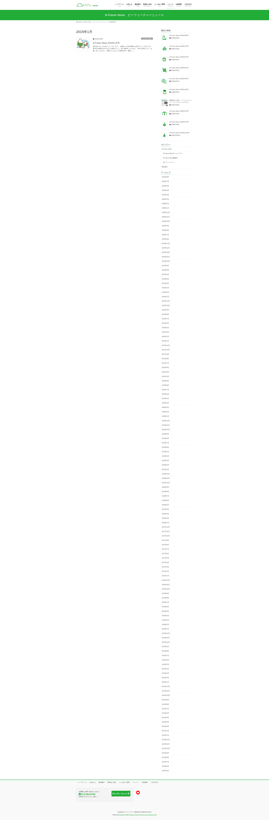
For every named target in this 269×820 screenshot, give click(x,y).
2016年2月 (165, 624)
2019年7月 (165, 443)
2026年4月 (165, 195)
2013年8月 (165, 757)
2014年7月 (165, 708)
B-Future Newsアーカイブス (172, 153)
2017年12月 (166, 527)
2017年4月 (165, 562)
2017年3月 (165, 567)
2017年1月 (165, 576)
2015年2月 (165, 677)
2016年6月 (165, 607)
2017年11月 (166, 531)
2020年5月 (165, 398)
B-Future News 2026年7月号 (179, 46)
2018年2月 (165, 518)
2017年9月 (165, 540)
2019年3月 (165, 460)
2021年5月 (165, 372)
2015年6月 (165, 660)
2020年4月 (165, 403)
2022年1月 (165, 341)
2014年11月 (166, 691)
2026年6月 (165, 186)
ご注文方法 (154, 782)
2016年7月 (165, 602)
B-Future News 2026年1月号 (179, 122)
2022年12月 (166, 301)
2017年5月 (165, 558)
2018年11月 (166, 478)
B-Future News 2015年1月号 (106, 43)
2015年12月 (166, 633)
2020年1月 (165, 416)
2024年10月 (166, 252)
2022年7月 (165, 319)
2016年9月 (165, 593)
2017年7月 (165, 549)
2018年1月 (165, 522)
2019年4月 (165, 456)
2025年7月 (165, 234)
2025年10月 (166, 221)
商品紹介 (165, 167)
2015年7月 (165, 655)
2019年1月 (165, 469)
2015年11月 (166, 638)
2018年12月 (166, 474)
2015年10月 (166, 642)
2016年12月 (166, 580)
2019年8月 (165, 438)
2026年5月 (165, 190)
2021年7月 (165, 363)
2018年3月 (165, 514)
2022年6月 (165, 323)
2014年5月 (165, 717)
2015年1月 (165, 682)
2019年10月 (166, 429)
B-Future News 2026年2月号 (179, 111)
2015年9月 (165, 646)
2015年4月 (165, 669)
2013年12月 (166, 739)
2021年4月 (165, 376)
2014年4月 (165, 722)
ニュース (136, 782)
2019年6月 (165, 447)
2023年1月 (165, 296)
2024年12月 (166, 243)
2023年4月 (165, 283)
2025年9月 (165, 225)
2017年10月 (166, 536)
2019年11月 (166, 425)
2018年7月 (165, 496)
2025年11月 (166, 217)
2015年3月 (165, 673)
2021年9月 (165, 354)
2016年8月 (165, 598)
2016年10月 (166, 589)
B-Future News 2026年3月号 (179, 89)
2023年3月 (165, 288)
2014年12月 (166, 686)
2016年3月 (165, 620)
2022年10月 (166, 305)
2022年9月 (165, 310)
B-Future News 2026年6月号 (179, 57)
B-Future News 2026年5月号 (179, 68)
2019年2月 (165, 465)
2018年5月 (165, 505)
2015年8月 (165, 651)
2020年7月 (165, 389)
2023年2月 (165, 292)
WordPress (123, 815)
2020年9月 (165, 381)
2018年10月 (166, 483)
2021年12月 (166, 345)
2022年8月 (165, 314)
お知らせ (93, 782)
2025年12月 (166, 212)
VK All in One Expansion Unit (148, 815)
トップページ (82, 782)
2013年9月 (165, 753)
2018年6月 (165, 500)
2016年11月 (166, 584)
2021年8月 (165, 358)
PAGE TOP (261, 793)
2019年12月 (166, 421)
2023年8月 (165, 270)
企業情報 (145, 782)
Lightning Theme (134, 815)
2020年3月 (165, 407)
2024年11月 (166, 248)
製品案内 (101, 782)
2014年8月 (165, 704)
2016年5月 (165, 611)
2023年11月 (166, 257)
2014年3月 (165, 726)
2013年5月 (165, 770)
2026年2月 (165, 203)
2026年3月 (165, 199)
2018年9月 (165, 487)
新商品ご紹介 (111, 782)
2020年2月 (165, 412)
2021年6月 (165, 367)
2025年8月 (165, 230)
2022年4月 (165, 327)
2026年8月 (165, 177)
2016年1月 (165, 629)
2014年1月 (165, 735)
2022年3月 (165, 332)
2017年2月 (165, 571)
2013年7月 (165, 762)
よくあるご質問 (124, 782)
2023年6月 (165, 274)
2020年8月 (165, 385)
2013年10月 (166, 748)
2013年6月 (165, 766)
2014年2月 (165, 731)
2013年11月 (166, 744)
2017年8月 (165, 545)
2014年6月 (165, 713)
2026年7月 (165, 181)
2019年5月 (165, 451)
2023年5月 (165, 279)
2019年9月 (165, 434)
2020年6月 (165, 394)
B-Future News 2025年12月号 (179, 133)
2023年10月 (166, 261)
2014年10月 (166, 695)
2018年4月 (165, 509)
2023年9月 (165, 265)
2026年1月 (165, 208)
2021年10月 (166, 350)
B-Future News (147, 38)
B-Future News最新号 (170, 158)
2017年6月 (165, 553)
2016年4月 (165, 615)
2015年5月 (165, 664)
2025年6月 (165, 239)
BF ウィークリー (168, 162)
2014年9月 (165, 700)
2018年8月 (165, 491)
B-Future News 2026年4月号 (179, 78)
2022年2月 (165, 336)
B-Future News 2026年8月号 (179, 35)
